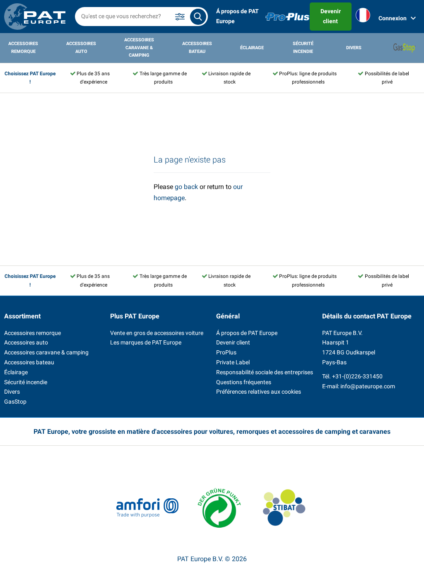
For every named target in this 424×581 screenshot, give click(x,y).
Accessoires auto (81, 47)
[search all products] (198, 17)
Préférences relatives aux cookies (258, 391)
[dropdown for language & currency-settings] (363, 17)
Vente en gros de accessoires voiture (156, 333)
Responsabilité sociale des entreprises (264, 372)
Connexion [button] (392, 18)
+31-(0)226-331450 (357, 376)
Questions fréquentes (243, 382)
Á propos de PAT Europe (237, 16)
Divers (353, 47)
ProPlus (226, 352)
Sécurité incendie (303, 47)
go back (186, 187)
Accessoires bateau (197, 47)
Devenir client (330, 16)
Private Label (233, 362)
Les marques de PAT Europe (145, 342)
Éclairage (252, 47)
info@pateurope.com (367, 386)
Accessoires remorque (23, 47)
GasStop (15, 401)
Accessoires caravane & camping (139, 47)
